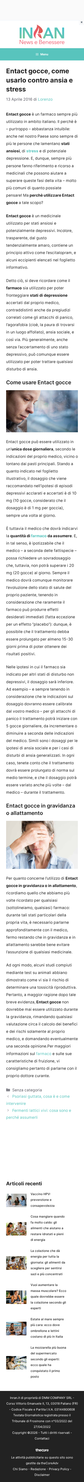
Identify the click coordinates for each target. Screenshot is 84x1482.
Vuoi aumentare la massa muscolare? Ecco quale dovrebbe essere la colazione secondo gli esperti (48, 1296)
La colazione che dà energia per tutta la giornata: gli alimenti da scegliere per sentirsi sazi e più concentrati (48, 1262)
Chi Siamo (20, 1469)
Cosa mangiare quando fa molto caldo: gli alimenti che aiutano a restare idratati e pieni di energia (48, 1228)
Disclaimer (42, 1475)
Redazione (38, 1469)
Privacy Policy (59, 1469)
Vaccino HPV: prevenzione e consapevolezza (43, 1200)
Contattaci (42, 1438)
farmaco (39, 536)
